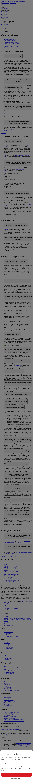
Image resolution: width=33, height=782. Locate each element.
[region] (16, 766)
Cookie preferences (16, 778)
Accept (16, 774)
